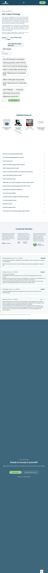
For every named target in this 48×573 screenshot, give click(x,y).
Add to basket (14, 100)
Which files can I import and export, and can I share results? (18, 182)
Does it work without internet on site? (12, 175)
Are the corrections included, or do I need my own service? (18, 171)
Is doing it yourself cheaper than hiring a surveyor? (16, 196)
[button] (24, 3)
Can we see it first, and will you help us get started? (16, 211)
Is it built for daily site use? (10, 200)
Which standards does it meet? (11, 168)
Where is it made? (7, 204)
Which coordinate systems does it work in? (14, 164)
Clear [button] (3, 56)
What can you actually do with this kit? (13, 154)
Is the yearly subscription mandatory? (13, 189)
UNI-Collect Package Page (11, 32)
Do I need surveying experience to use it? (13, 157)
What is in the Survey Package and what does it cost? (16, 186)
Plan (3, 51)
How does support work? (9, 207)
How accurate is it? (8, 161)
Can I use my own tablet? (9, 193)
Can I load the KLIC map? (9, 179)
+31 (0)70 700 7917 (26, 476)
